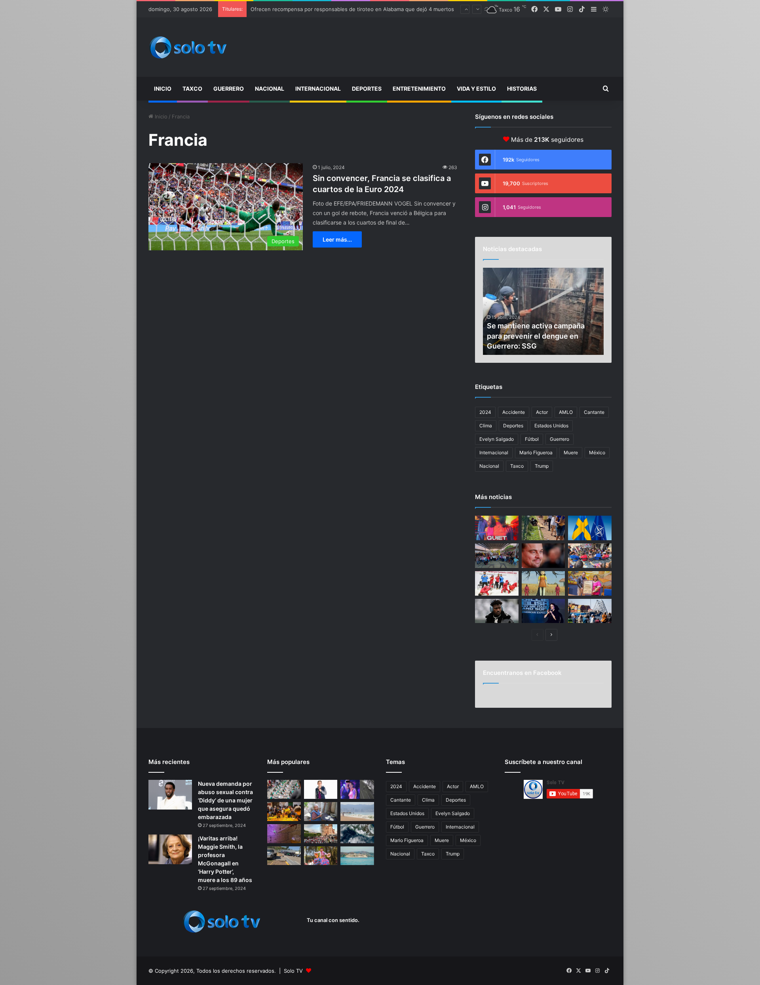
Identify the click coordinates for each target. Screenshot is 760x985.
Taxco (192, 88)
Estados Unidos (551, 426)
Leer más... (337, 239)
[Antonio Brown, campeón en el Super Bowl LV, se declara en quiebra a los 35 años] (497, 611)
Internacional (318, 88)
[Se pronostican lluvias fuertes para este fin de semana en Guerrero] (357, 833)
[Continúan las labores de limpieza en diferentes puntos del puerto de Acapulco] (284, 855)
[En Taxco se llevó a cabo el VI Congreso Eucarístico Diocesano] (321, 833)
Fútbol (532, 439)
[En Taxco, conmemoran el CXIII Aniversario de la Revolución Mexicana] (284, 789)
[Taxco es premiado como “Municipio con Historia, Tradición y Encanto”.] (590, 583)
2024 (485, 412)
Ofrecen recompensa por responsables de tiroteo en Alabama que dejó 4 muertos (352, 9)
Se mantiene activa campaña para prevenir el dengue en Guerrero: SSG (536, 336)
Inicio (162, 88)
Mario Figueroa (536, 452)
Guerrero (228, 88)
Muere (571, 452)
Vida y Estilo (476, 88)
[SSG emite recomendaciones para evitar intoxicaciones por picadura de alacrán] (284, 833)
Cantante (594, 412)
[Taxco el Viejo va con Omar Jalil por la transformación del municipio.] (497, 555)
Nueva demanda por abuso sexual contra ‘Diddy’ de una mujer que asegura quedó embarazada (225, 800)
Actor (542, 412)
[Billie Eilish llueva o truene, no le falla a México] (543, 611)
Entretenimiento (419, 88)
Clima (485, 426)
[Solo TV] (188, 47)
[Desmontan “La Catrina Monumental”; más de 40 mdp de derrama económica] (284, 811)
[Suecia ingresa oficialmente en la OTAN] (590, 528)
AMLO (566, 412)
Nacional (269, 88)
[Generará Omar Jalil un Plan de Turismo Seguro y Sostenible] (590, 555)
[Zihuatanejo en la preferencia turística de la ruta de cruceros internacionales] (357, 855)
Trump (542, 466)
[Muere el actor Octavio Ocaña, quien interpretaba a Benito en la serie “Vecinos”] (321, 789)
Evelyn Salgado (496, 439)
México (597, 452)
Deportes (367, 88)
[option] (543, 311)
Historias (522, 88)
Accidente (513, 412)
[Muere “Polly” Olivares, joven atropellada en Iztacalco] (357, 789)
